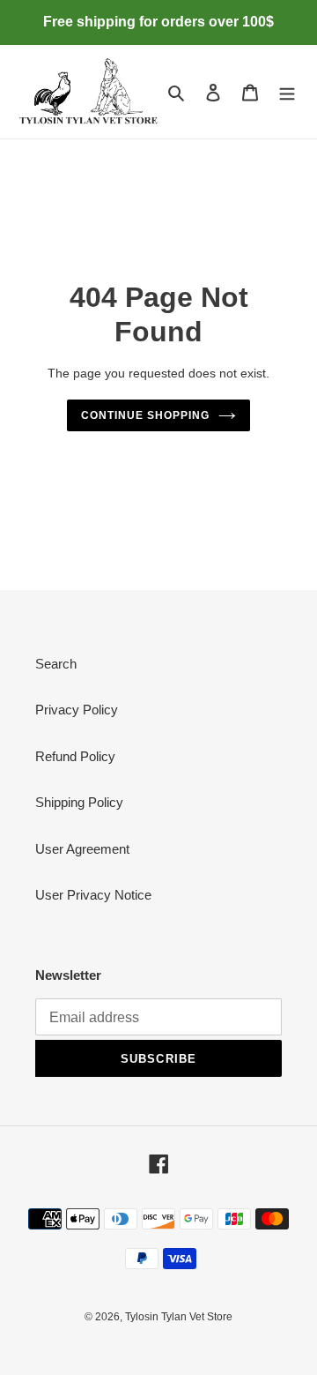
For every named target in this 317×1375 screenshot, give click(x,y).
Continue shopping (145, 415)
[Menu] (287, 92)
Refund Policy (75, 756)
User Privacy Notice (93, 894)
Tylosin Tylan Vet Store (178, 1317)
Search (56, 663)
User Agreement (82, 848)
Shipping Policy (79, 802)
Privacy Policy (76, 709)
